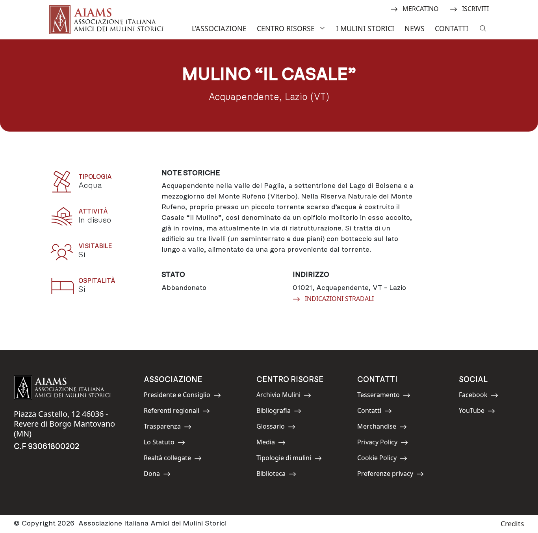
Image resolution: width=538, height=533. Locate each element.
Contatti (451, 28)
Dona (161, 475)
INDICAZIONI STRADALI (339, 298)
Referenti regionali (171, 412)
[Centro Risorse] (323, 27)
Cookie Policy (377, 459)
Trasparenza (162, 427)
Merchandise (376, 427)
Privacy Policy (377, 443)
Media (274, 443)
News (414, 28)
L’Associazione (219, 28)
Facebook (476, 396)
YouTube (476, 412)
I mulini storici (365, 28)
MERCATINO (420, 8)
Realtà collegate (167, 459)
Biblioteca (274, 475)
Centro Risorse (286, 28)
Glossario (274, 427)
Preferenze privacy (385, 475)
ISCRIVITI (475, 8)
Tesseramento (378, 396)
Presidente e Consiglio (177, 396)
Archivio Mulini (278, 396)
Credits (512, 523)
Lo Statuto (161, 443)
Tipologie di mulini (283, 459)
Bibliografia (274, 412)
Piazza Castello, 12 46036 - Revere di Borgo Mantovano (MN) (64, 424)
